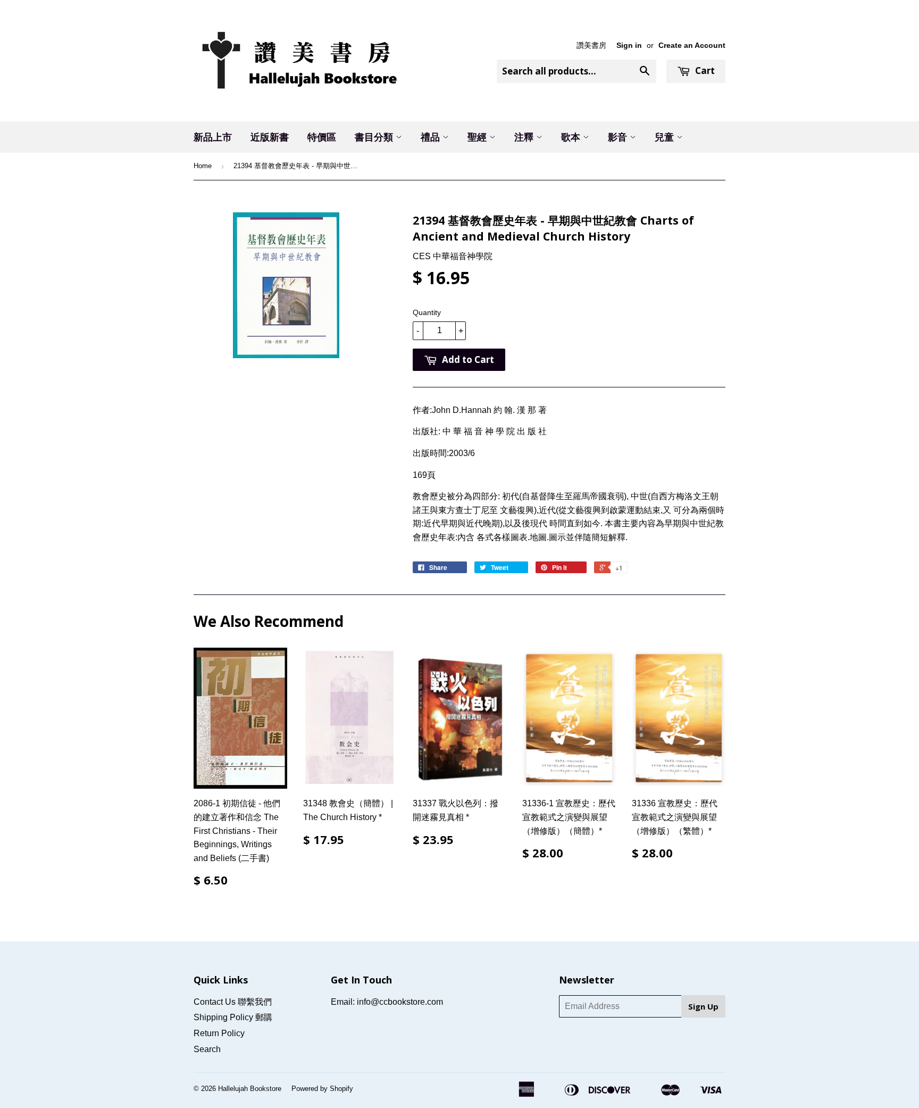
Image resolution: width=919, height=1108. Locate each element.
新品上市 (213, 136)
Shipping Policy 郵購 (233, 1017)
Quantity (427, 312)
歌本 (572, 136)
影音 (619, 136)
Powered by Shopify (322, 1089)
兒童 (665, 136)
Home (203, 166)
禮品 (431, 136)
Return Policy (219, 1033)
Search (207, 1049)
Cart (704, 70)
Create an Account (691, 45)
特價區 (321, 136)
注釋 (525, 136)
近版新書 (269, 136)
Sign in (629, 45)
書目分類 (375, 136)
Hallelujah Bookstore (249, 1089)
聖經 (478, 136)
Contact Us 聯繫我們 (233, 1001)
